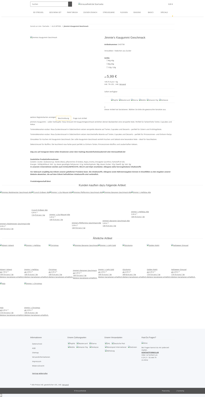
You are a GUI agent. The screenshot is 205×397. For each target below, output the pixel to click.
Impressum (36, 361)
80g (111, 64)
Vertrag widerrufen (40, 373)
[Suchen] (70, 4)
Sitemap (35, 352)
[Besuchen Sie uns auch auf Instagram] (32, 380)
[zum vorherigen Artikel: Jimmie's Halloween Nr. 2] (90, 26)
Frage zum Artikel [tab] (80, 118)
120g (112, 67)
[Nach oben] (1, 395)
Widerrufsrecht (38, 366)
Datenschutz (37, 344)
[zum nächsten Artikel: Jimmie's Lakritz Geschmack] (94, 26)
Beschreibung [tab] (63, 118)
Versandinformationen (41, 357)
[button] (160, 4)
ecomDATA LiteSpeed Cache (193, 391)
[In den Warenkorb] (32, 34)
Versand (122, 84)
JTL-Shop (173, 391)
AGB (33, 348)
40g (111, 60)
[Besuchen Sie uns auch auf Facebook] (32, 377)
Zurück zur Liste (35, 26)
